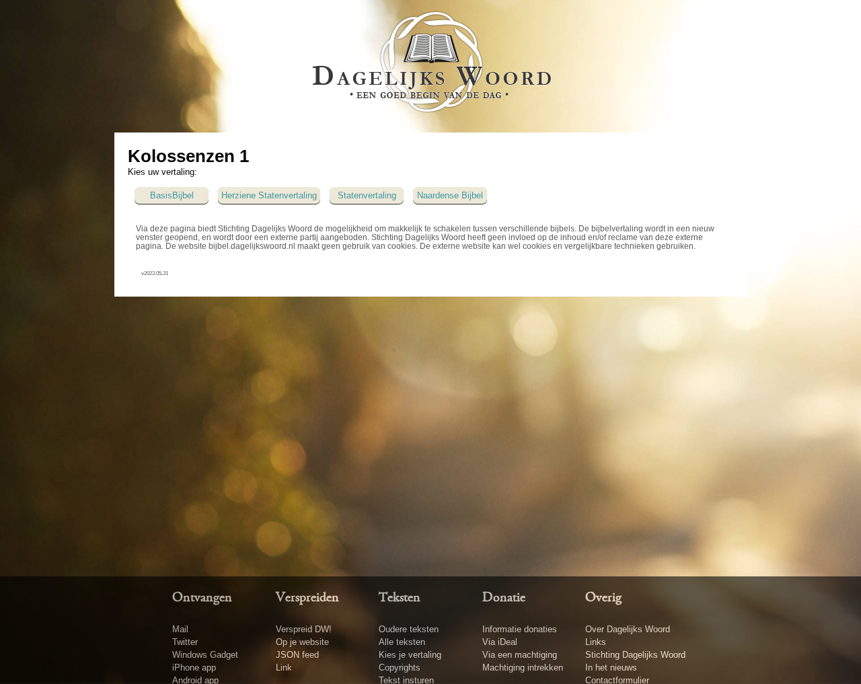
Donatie (503, 598)
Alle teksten (402, 642)
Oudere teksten (409, 629)
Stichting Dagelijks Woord (635, 655)
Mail (180, 629)
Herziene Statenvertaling (269, 195)
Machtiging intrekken (522, 667)
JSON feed (297, 655)
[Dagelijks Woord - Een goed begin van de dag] (431, 65)
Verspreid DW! (304, 629)
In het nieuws (611, 667)
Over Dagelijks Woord (627, 629)
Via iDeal (499, 642)
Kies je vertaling (410, 655)
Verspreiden (307, 598)
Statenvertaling (367, 195)
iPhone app (194, 667)
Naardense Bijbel (450, 195)
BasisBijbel (172, 195)
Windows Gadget (205, 655)
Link (284, 667)
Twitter (185, 642)
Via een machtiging (519, 655)
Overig (603, 598)
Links (595, 642)
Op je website (302, 642)
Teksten (399, 598)
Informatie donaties (519, 629)
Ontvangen (202, 598)
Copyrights (399, 667)
